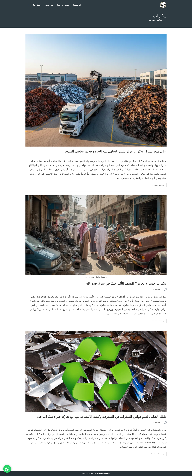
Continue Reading (156, 185)
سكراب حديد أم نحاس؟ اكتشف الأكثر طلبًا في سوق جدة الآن (126, 283)
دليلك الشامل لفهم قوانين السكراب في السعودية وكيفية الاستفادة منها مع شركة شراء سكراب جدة (102, 416)
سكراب (152, 20)
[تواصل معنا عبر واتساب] (7, 469)
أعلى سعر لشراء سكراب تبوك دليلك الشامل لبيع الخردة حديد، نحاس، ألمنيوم (116, 151)
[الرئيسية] (166, 20)
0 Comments (157, 290)
